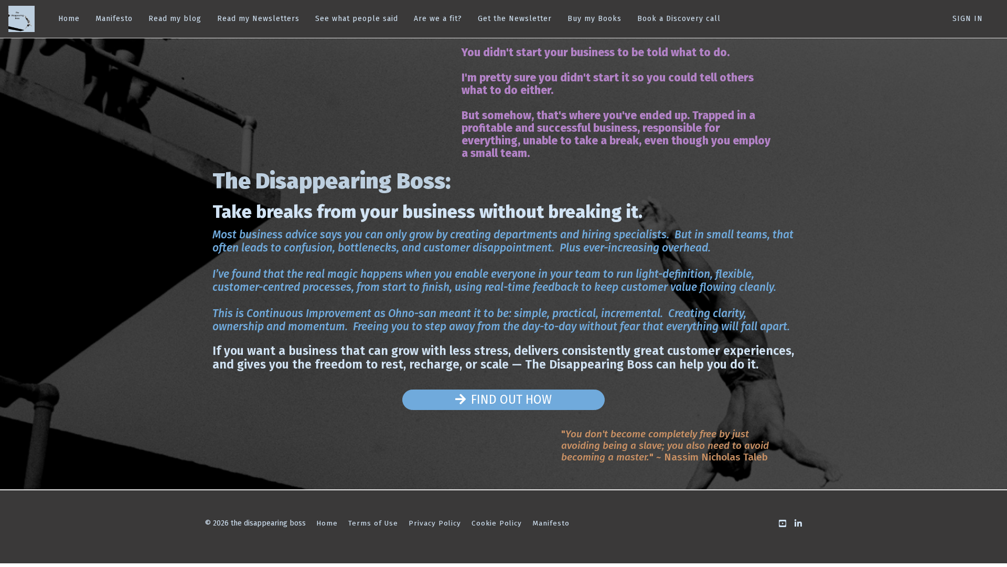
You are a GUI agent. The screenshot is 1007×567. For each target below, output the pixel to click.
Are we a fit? (438, 18)
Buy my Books (594, 18)
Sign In (967, 18)
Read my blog (174, 18)
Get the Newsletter (515, 18)
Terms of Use (373, 523)
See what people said (356, 18)
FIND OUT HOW (511, 399)
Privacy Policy (435, 523)
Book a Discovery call (679, 18)
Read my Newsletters (258, 18)
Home (69, 18)
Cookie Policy (497, 523)
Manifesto (114, 18)
